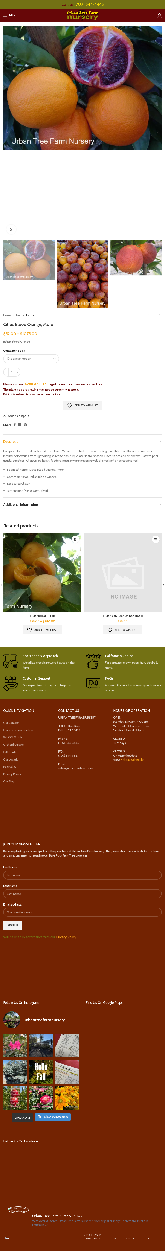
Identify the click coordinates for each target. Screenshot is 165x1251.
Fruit (18, 315)
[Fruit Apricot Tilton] (42, 572)
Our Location (11, 759)
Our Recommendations (19, 730)
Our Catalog (11, 723)
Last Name (10, 886)
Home (7, 315)
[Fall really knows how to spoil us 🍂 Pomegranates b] (15, 1098)
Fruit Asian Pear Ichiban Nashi (123, 616)
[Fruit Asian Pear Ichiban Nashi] (123, 572)
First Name (10, 867)
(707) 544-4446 (89, 4)
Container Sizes (14, 351)
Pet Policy (9, 767)
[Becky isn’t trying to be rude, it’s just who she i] (67, 1098)
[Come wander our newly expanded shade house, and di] (41, 1045)
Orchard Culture (13, 745)
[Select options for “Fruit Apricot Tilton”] (75, 539)
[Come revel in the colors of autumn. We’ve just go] (15, 1045)
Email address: (12, 904)
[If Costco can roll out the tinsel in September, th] (15, 1071)
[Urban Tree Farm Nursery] (18, 1209)
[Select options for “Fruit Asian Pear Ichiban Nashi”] (156, 539)
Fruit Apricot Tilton (42, 616)
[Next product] (159, 315)
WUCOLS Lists (13, 737)
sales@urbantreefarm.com (75, 768)
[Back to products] (154, 315)
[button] (7, 131)
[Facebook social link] (14, 425)
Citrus (30, 315)
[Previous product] (148, 315)
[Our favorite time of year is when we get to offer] (67, 1071)
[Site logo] (82, 15)
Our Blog (8, 781)
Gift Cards (9, 752)
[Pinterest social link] (25, 425)
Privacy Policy (12, 774)
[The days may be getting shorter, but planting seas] (41, 1071)
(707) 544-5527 (68, 756)
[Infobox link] (41, 662)
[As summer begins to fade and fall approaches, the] (41, 1098)
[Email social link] (20, 425)
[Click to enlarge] (11, 229)
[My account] (159, 15)
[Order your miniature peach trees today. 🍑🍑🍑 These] (67, 1045)
